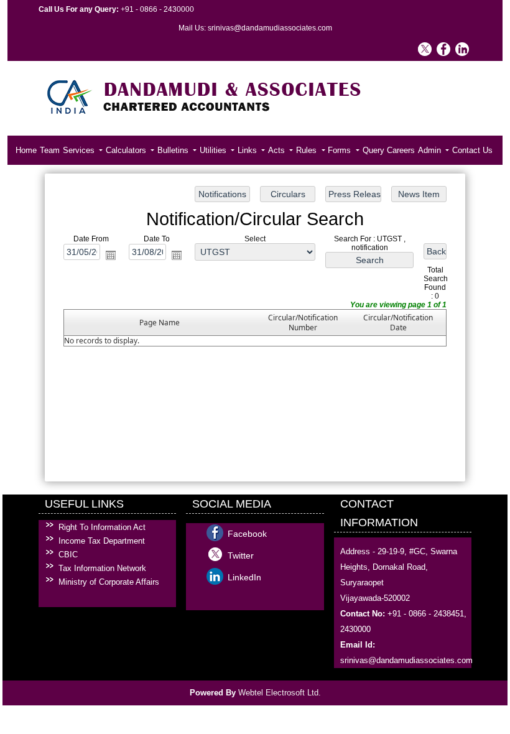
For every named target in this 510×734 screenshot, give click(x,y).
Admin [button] (430, 150)
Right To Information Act (102, 527)
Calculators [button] (127, 150)
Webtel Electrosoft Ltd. (279, 692)
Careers (401, 150)
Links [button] (248, 150)
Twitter (241, 555)
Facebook (247, 534)
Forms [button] (340, 150)
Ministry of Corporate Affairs (108, 582)
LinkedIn (244, 577)
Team (50, 150)
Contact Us (472, 150)
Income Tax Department (101, 541)
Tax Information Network (102, 568)
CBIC (68, 554)
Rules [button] (307, 150)
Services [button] (80, 150)
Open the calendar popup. (111, 255)
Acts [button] (277, 150)
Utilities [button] (214, 150)
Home (26, 150)
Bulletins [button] (174, 150)
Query (373, 150)
